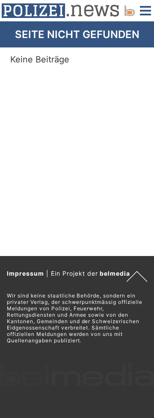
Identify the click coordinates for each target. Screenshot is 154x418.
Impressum (25, 273)
